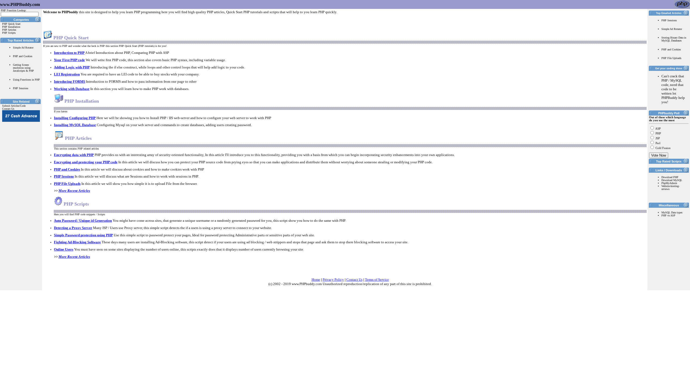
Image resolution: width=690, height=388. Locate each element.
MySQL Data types (671, 212)
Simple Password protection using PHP (83, 235)
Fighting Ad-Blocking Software (77, 242)
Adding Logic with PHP (72, 67)
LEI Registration (67, 74)
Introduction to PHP (69, 53)
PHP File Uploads (67, 184)
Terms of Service (377, 280)
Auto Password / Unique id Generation (83, 221)
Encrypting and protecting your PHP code (86, 162)
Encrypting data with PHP (74, 155)
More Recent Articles (74, 191)
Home (316, 280)
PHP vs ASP (668, 215)
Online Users (63, 249)
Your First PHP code (69, 60)
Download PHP (669, 177)
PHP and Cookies (67, 169)
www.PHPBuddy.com (20, 4)
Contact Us (354, 280)
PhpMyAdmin (669, 183)
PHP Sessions (64, 176)
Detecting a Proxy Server (73, 228)
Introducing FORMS (69, 81)
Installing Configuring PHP (75, 118)
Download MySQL (671, 180)
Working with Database (71, 89)
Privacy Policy (333, 280)
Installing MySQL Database (75, 125)
